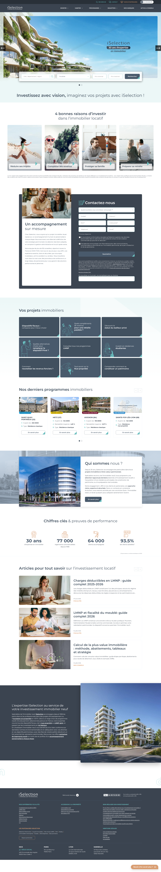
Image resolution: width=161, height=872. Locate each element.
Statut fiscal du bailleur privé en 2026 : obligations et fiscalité (119, 809)
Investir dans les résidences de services (114, 811)
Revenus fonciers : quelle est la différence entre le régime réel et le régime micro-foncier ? (121, 821)
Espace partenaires (130, 2)
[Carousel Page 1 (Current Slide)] (79, 85)
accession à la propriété (22, 719)
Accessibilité (147, 2)
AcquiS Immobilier (37, 831)
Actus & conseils (147, 8)
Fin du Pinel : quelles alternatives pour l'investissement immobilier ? (122, 807)
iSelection (39, 714)
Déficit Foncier (23, 819)
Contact (114, 2)
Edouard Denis (53, 833)
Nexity (61, 831)
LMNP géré (59, 723)
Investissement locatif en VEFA (27, 807)
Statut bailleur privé (24, 811)
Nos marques (129, 8)
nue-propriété (46, 723)
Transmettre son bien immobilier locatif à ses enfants (118, 823)
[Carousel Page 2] (81, 85)
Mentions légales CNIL (85, 272)
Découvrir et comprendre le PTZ (70, 811)
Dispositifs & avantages (67, 809)
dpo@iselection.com (119, 264)
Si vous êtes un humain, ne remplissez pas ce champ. (98, 275)
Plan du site (106, 837)
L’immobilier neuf (66, 807)
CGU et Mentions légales (110, 831)
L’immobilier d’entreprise (26, 833)
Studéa (36, 833)
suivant (158, 48)
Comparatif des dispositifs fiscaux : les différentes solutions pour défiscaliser (119, 817)
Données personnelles (109, 833)
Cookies (105, 835)
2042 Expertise (44, 833)
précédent (3, 48)
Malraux (21, 815)
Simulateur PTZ (65, 813)
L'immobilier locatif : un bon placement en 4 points (117, 815)
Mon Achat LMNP (49, 831)
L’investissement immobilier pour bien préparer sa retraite (119, 813)
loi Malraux (42, 725)
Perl (57, 831)
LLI (20, 822)
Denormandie (23, 820)
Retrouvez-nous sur (69, 795)
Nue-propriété (23, 813)
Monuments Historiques (26, 817)
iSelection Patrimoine (25, 831)
